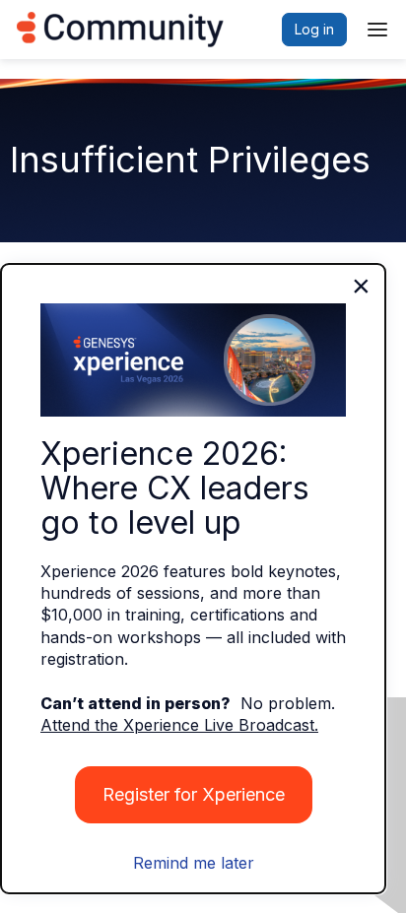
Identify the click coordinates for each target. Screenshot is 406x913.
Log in (314, 29)
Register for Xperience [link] (193, 794)
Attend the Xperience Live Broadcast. (179, 725)
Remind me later (193, 863)
